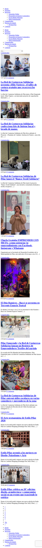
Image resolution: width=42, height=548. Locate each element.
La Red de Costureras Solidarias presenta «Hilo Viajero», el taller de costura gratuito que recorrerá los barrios (19, 86)
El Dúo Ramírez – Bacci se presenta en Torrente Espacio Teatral (20, 304)
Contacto (7, 26)
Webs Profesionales (15, 19)
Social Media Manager (16, 17)
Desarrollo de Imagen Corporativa (19, 16)
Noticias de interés (10, 23)
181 (6, 522)
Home (6, 9)
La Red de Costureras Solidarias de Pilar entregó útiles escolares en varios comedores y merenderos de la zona (20, 398)
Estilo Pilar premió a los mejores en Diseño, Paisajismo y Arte (19, 454)
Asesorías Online (14, 14)
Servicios (7, 12)
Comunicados (9, 21)
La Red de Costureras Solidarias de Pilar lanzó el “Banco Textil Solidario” (20, 177)
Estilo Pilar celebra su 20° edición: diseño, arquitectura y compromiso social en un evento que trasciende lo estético (19, 493)
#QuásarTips (12, 25)
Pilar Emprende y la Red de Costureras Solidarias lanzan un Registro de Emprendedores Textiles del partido (20, 346)
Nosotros (7, 10)
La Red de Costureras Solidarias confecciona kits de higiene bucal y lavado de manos (18, 126)
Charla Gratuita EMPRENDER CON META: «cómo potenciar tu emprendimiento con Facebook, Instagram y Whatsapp (20, 244)
